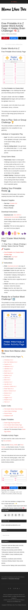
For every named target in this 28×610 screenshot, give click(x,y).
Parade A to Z (8, 364)
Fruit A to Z (7, 395)
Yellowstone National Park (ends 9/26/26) (13, 552)
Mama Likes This (14, 9)
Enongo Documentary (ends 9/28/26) (12, 550)
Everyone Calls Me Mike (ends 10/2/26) (12, 545)
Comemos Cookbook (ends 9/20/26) (12, 558)
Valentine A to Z (8, 368)
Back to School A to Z (10, 391)
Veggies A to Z (8, 397)
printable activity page (17, 493)
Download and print (13, 266)
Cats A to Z (7, 377)
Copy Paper (14, 256)
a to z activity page (11, 491)
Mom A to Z (7, 379)
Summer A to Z (8, 382)
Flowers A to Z (8, 399)
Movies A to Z (7, 393)
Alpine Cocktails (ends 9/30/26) (10, 547)
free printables (7, 441)
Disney (11, 444)
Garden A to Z (8, 375)
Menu (15, 1)
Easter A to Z (7, 371)
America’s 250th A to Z (10, 386)
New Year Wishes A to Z (10, 362)
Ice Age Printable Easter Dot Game (13, 427)
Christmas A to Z (8, 360)
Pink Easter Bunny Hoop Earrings (13, 409)
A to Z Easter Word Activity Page (13, 425)
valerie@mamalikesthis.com (12, 525)
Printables (12, 490)
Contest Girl (4, 578)
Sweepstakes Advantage (14, 578)
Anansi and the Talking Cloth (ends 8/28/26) (14, 565)
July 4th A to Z (8, 384)
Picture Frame (8, 413)
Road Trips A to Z (9, 388)
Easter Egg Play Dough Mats (12, 422)
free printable (9, 493)
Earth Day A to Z (8, 373)
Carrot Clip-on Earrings (10, 411)
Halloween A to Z (8, 366)
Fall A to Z (7, 402)
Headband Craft (8, 415)
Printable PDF (13, 203)
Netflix (15, 444)
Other (8, 490)
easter (17, 491)
